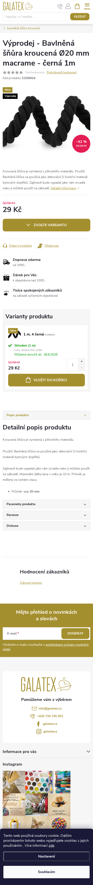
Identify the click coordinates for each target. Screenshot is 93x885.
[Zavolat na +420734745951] (60, 6)
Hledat (80, 17)
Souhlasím (46, 871)
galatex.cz (50, 724)
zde (51, 845)
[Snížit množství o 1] (81, 368)
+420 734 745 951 (50, 716)
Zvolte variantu (50, 225)
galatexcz (50, 731)
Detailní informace (63, 188)
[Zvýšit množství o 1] (81, 362)
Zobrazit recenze (31, 583)
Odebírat (75, 633)
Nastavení (46, 856)
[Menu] (87, 6)
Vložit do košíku (50, 380)
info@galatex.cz (50, 708)
